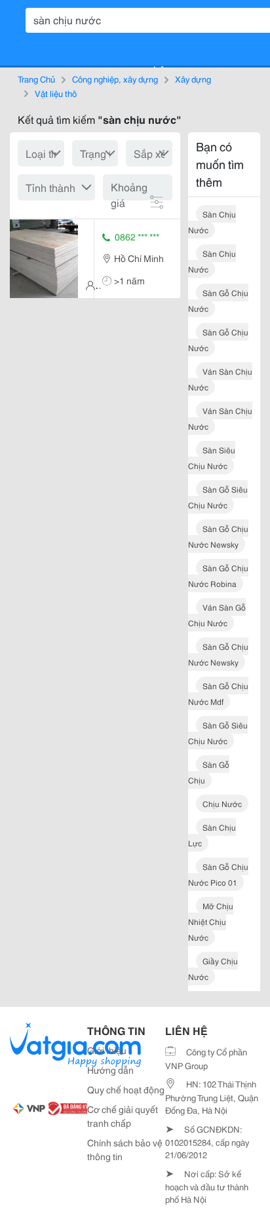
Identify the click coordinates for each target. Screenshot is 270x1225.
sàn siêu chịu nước (211, 457)
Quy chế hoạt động (125, 1089)
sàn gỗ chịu (208, 772)
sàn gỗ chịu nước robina (218, 575)
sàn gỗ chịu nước (218, 300)
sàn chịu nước (212, 221)
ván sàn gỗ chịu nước (217, 614)
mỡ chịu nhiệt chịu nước (210, 921)
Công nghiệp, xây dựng (115, 79)
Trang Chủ (36, 79)
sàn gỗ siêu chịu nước (218, 496)
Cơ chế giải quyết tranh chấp (122, 1115)
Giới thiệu (106, 1050)
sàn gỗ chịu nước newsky (218, 536)
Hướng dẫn (110, 1069)
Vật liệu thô (56, 93)
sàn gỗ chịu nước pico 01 (218, 874)
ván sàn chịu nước (220, 379)
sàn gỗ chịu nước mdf (218, 693)
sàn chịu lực (212, 834)
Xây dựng (193, 79)
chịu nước (222, 803)
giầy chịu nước (213, 968)
